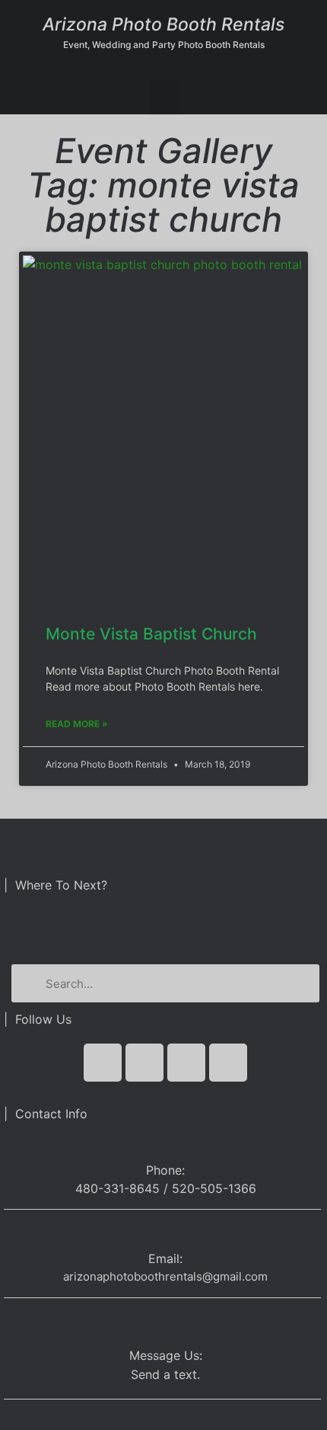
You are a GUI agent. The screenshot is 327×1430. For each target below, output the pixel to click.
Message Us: (165, 1355)
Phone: (165, 1170)
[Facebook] (103, 1063)
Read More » (77, 723)
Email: (165, 1258)
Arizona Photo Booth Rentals (163, 24)
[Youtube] (186, 1063)
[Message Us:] (165, 1322)
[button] (163, 97)
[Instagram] (228, 1063)
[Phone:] (165, 1142)
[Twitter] (144, 1063)
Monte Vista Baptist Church (151, 633)
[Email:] (165, 1233)
